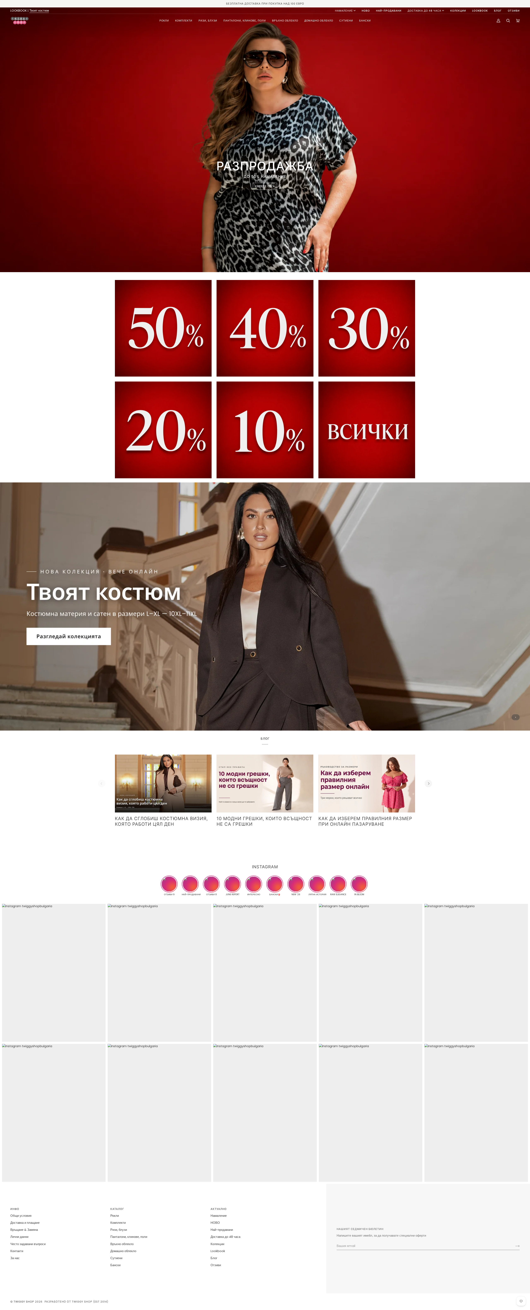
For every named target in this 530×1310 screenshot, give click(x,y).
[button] (164, 20)
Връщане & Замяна (24, 1230)
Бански (115, 1265)
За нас (15, 1258)
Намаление (344, 10)
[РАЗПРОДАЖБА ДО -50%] (366, 430)
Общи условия (20, 1216)
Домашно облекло (123, 1251)
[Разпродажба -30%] (366, 328)
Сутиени (116, 1258)
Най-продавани (222, 1230)
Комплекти (118, 1223)
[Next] (428, 783)
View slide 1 (515, 717)
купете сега (265, 186)
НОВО (215, 1223)
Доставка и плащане (25, 1223)
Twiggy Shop (24, 1301)
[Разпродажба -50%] (163, 328)
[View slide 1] (265, 606)
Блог (214, 1258)
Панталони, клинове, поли (128, 1237)
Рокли (114, 1216)
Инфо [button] (14, 1209)
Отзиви (216, 1265)
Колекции (217, 1244)
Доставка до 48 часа (424, 10)
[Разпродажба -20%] (163, 430)
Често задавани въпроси (28, 1244)
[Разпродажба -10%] (265, 430)
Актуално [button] (219, 1209)
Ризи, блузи (118, 1230)
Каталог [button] (117, 1209)
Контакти (16, 1251)
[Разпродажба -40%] (265, 328)
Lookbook (218, 1251)
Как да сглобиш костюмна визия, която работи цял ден (161, 821)
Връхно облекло (122, 1244)
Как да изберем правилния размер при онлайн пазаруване (365, 821)
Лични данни (19, 1237)
